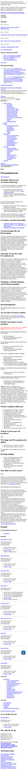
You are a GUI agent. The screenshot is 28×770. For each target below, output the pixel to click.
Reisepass (21, 215)
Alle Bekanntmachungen (7, 85)
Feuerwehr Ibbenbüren (6, 762)
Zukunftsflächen (11, 145)
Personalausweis (14, 164)
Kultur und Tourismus (12, 111)
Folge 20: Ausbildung (9, 58)
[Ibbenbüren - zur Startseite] (11, 87)
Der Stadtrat (10, 127)
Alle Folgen (3, 62)
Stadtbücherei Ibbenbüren (7, 756)
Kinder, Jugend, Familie (13, 109)
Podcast (9, 152)
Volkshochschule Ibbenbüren (8, 759)
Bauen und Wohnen (12, 114)
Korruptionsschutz (11, 158)
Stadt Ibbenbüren (5, 717)
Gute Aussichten (5, 755)
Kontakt (6, 160)
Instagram (8, 711)
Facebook (3, 711)
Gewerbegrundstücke (12, 138)
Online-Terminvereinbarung (14, 683)
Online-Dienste (7, 103)
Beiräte (8, 131)
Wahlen (9, 132)
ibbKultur (3, 761)
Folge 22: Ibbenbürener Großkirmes (12, 55)
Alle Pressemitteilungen (6, 49)
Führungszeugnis (11, 690)
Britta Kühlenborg (5, 555)
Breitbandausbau (11, 144)
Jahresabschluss (11, 130)
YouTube (13, 711)
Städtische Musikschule (6, 758)
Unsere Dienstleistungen (13, 135)
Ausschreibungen (11, 139)
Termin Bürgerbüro (6, 743)
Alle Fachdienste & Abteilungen (9, 746)
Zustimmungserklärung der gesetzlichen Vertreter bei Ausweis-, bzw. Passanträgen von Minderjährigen (15, 225)
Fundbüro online (11, 689)
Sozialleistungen (11, 107)
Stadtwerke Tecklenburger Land (8, 768)
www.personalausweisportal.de (8, 523)
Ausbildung (10, 151)
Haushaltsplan (10, 128)
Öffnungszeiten (7, 702)
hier (21, 397)
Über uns (6, 146)
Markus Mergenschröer (6, 539)
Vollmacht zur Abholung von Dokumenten (14, 227)
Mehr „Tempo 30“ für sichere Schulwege (11, 41)
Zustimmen (3, 17)
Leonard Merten (5, 648)
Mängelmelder (10, 697)
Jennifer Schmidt (5, 603)
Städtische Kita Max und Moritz (8, 763)
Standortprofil (10, 141)
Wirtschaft (9, 118)
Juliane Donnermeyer (6, 618)
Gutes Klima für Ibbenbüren (7, 754)
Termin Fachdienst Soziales (8, 744)
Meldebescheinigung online (13, 693)
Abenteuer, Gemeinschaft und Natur (9, 47)
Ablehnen (3, 15)
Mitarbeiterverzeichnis (7, 747)
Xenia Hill (3, 633)
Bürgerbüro (10, 104)
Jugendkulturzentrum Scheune (8, 766)
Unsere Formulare (11, 137)
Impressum (6, 705)
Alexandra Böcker (5, 570)
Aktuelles (3, 96)
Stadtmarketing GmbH (6, 765)
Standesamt (9, 106)
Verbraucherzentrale (12, 155)
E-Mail (7, 550)
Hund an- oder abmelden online (14, 691)
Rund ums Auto (11, 696)
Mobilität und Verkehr (12, 116)
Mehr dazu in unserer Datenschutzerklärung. (13, 12)
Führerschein (10, 694)
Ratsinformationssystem (13, 125)
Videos (8, 153)
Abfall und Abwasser (12, 113)
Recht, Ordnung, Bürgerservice (14, 117)
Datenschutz (7, 704)
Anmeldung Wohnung (12, 684)
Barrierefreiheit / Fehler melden (11, 708)
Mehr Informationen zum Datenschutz (10, 95)
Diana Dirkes (4, 585)
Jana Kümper (4, 663)
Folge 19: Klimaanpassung (10, 59)
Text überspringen (5, 176)
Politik (8, 120)
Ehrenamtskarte (10, 156)
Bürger (5, 123)
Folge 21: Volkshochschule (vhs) (12, 57)
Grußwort (9, 159)
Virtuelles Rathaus (11, 121)
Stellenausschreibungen (12, 149)
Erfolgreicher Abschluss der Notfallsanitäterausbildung (14, 34)
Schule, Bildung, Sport (12, 110)
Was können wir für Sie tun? (8, 97)
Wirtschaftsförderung (12, 142)
